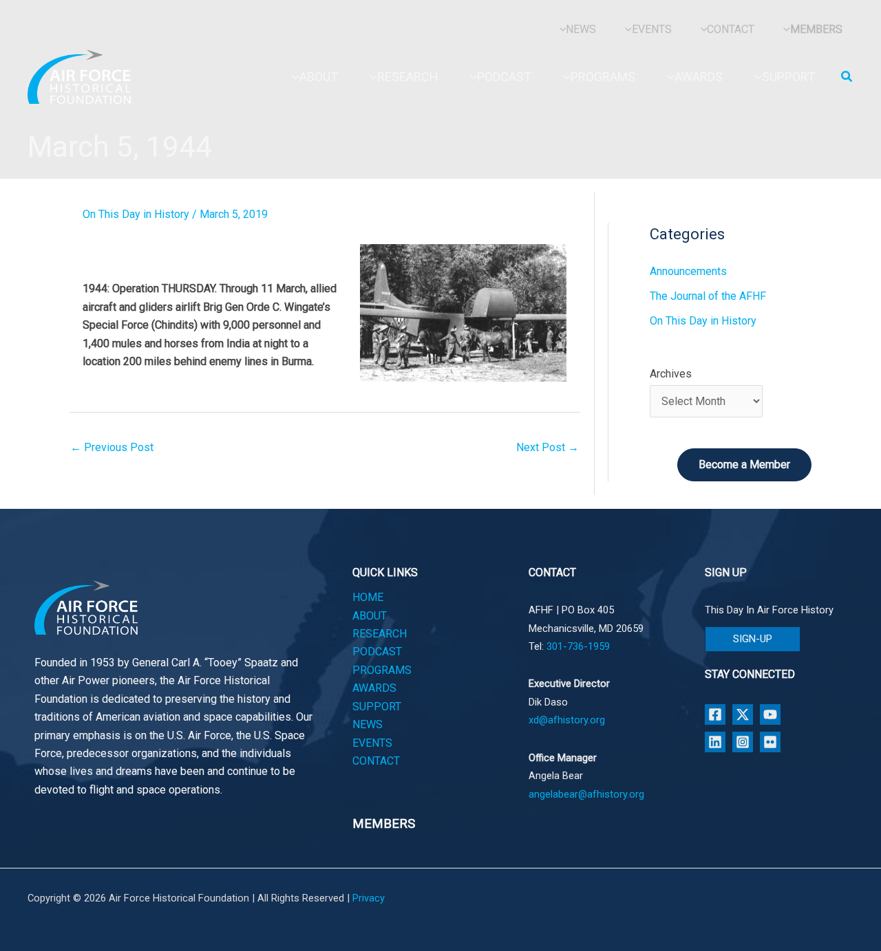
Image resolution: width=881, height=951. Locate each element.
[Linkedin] (715, 742)
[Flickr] (770, 742)
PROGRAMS (382, 670)
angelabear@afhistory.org (586, 794)
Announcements (688, 271)
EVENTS (372, 743)
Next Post (547, 447)
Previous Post (111, 447)
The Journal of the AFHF (708, 296)
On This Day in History (136, 214)
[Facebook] (715, 714)
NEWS (367, 724)
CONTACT (376, 760)
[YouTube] (770, 714)
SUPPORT (376, 706)
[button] (847, 76)
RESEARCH (379, 633)
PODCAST (377, 651)
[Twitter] (742, 714)
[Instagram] (742, 742)
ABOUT (369, 615)
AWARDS (374, 688)
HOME (367, 597)
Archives (671, 373)
